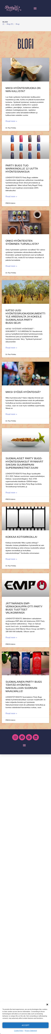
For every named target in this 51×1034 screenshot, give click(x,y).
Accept (25, 1025)
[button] (47, 1004)
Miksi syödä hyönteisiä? (23, 391)
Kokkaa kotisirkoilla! (21, 536)
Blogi (17, 24)
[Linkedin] (36, 737)
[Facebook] (22, 737)
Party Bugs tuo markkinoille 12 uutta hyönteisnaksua (22, 168)
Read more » (11, 121)
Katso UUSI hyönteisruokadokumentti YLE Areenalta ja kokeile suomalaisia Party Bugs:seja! (25, 316)
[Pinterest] (29, 737)
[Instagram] (15, 737)
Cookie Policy (19, 1031)
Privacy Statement (31, 1031)
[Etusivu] (3, 24)
